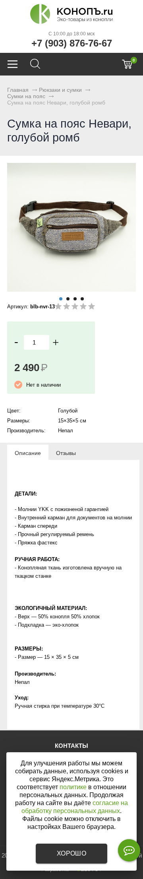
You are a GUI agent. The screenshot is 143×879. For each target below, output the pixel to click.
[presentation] (28, 452)
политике (73, 787)
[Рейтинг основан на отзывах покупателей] (75, 307)
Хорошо (71, 853)
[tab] (27, 453)
